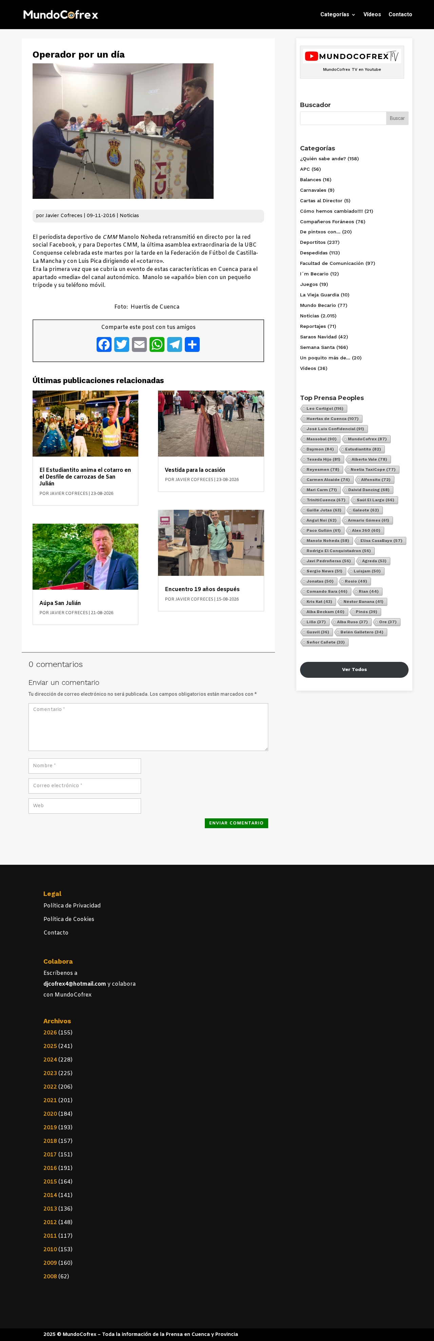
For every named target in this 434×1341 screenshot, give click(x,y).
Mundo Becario (318, 305)
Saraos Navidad (318, 336)
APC (305, 169)
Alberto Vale (369, 459)
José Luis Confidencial (335, 428)
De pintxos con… (320, 231)
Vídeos (372, 14)
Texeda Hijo (323, 459)
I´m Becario (314, 273)
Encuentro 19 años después (202, 589)
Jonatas (320, 581)
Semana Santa (317, 347)
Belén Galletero (361, 632)
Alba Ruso (352, 622)
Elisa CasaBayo (381, 540)
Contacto (400, 14)
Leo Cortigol (325, 408)
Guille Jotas (324, 510)
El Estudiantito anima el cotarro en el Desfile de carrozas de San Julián (85, 477)
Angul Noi (322, 520)
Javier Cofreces (63, 216)
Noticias (129, 216)
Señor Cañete (326, 642)
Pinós (366, 611)
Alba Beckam (325, 611)
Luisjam (367, 571)
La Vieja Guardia (319, 294)
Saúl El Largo (375, 500)
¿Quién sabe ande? (323, 158)
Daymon (320, 449)
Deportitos (313, 242)
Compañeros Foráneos (327, 221)
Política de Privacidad (72, 905)
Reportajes (313, 326)
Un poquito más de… (325, 357)
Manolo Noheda (328, 540)
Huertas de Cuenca (333, 418)
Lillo (316, 622)
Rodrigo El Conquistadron (339, 550)
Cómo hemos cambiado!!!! (331, 211)
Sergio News (324, 571)
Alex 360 (366, 530)
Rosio (356, 581)
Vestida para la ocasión (195, 470)
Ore (388, 622)
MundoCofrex (367, 439)
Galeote (366, 510)
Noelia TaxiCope (373, 469)
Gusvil (318, 632)
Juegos (309, 284)
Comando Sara (327, 591)
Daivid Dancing (369, 489)
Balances (310, 179)
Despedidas (314, 252)
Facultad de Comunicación (332, 263)
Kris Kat (319, 601)
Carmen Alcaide (328, 479)
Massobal (322, 439)
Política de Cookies (68, 919)
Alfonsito (376, 479)
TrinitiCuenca (326, 500)
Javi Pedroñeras (329, 561)
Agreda (374, 561)
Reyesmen (323, 469)
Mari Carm (322, 489)
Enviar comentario (236, 823)
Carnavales (313, 190)
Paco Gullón (324, 530)
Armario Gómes (368, 520)
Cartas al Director (321, 200)
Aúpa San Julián (60, 603)
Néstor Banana (363, 601)
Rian (369, 591)
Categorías (334, 14)
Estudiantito (363, 449)
